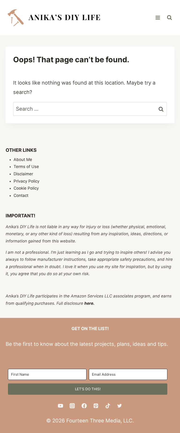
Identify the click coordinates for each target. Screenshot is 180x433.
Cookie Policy (26, 188)
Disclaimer (23, 174)
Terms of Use (26, 166)
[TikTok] (108, 406)
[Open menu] (157, 17)
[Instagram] (72, 406)
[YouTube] (60, 406)
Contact (21, 195)
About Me (23, 159)
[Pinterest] (96, 406)
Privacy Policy (26, 181)
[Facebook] (84, 406)
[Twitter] (119, 406)
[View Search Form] (169, 18)
